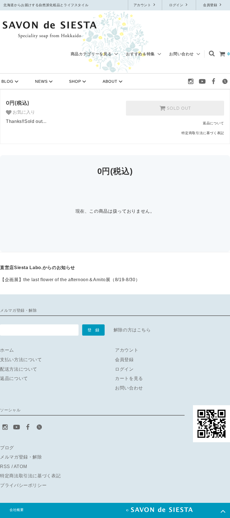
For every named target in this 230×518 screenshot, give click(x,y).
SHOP (75, 81)
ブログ (7, 447)
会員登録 (210, 5)
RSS (5, 466)
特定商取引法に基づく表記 (202, 133)
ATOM (20, 466)
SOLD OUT (178, 108)
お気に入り (23, 112)
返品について (213, 123)
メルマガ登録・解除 (21, 457)
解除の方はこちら (132, 329)
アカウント (143, 5)
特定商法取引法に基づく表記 (30, 475)
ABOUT (110, 81)
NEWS (41, 81)
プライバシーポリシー (23, 485)
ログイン (176, 5)
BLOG (7, 81)
